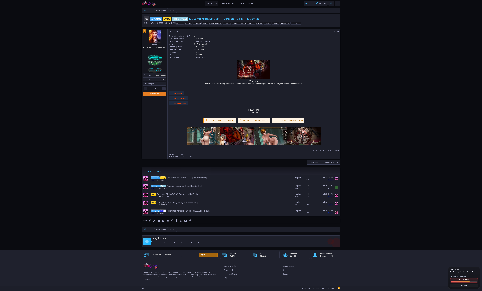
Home (333, 288)
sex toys (267, 23)
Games (168, 180)
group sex (227, 23)
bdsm (205, 23)
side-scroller (285, 23)
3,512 (164, 84)
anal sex (188, 23)
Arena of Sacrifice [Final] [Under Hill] (184, 186)
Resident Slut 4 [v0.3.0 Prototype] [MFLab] (177, 194)
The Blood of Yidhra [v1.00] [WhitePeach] (186, 177)
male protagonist (239, 23)
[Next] (164, 88)
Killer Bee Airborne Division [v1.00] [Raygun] (188, 210)
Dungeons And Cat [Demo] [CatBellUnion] (177, 202)
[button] (216, 3)
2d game (179, 23)
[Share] (334, 31)
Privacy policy (229, 270)
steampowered (203, 41)
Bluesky (286, 274)
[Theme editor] (337, 3)
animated (197, 23)
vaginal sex (296, 23)
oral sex (259, 23)
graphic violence (215, 23)
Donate (464, 280)
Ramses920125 (326, 256)
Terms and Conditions (232, 274)
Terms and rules (305, 288)
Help (225, 278)
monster (251, 23)
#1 (338, 32)
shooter (275, 23)
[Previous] (145, 88)
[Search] (331, 3)
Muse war (200, 57)
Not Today (464, 285)
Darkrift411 (329, 188)
